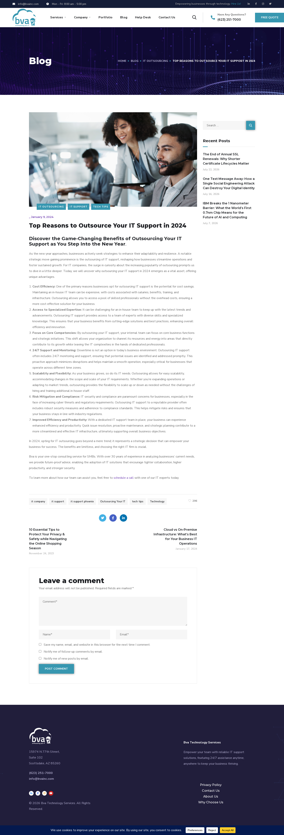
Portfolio (105, 17)
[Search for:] (229, 125)
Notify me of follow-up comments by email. (73, 652)
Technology (157, 501)
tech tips (137, 501)
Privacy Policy (211, 785)
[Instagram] (263, 4)
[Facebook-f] (256, 4)
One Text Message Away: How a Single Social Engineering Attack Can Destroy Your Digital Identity (229, 183)
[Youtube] (51, 793)
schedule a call (124, 478)
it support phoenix (82, 501)
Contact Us (167, 17)
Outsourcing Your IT (112, 501)
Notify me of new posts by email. (66, 658)
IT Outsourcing (155, 61)
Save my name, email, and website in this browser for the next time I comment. (97, 645)
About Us (210, 796)
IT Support (78, 206)
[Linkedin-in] (249, 4)
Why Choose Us (210, 802)
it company (38, 501)
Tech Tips (100, 206)
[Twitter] (270, 4)
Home (122, 61)
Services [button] (56, 17)
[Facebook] (113, 518)
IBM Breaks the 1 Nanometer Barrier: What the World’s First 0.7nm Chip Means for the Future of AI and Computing (227, 210)
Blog (123, 17)
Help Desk (143, 17)
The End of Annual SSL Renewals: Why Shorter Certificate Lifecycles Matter (226, 158)
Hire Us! (236, 4)
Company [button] (81, 17)
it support (58, 501)
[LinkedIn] (123, 518)
